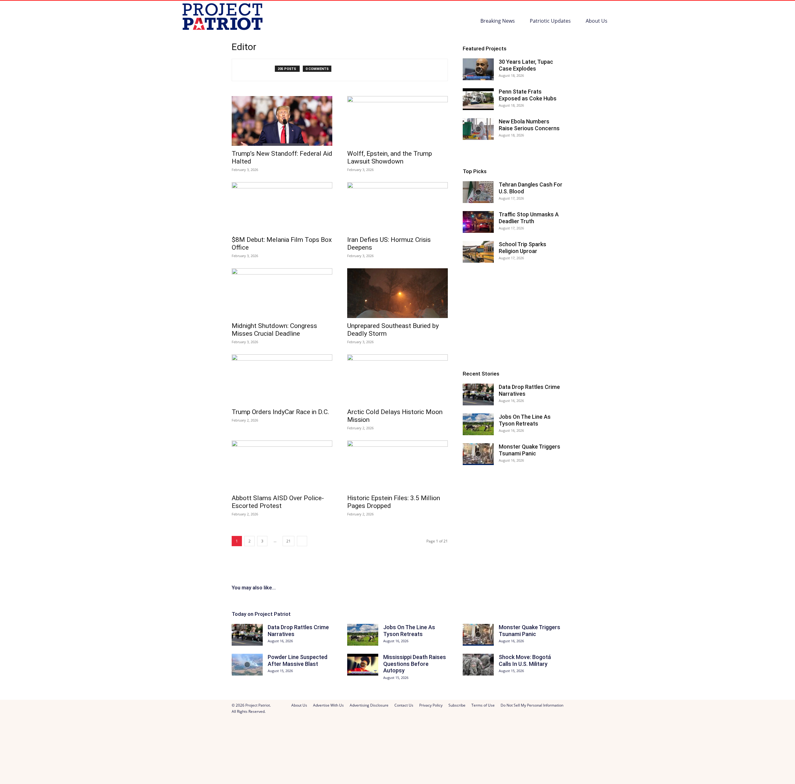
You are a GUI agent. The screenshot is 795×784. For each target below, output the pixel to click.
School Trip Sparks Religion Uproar (522, 247)
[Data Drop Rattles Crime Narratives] (478, 394)
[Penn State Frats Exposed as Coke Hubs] (478, 99)
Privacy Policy (431, 705)
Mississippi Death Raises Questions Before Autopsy (414, 664)
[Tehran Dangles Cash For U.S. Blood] (478, 192)
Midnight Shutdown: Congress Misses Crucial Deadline (274, 329)
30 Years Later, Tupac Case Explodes (526, 65)
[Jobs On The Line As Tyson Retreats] (478, 424)
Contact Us (403, 705)
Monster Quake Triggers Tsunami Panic (529, 450)
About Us (596, 20)
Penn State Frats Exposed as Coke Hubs (527, 95)
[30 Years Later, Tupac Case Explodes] (478, 69)
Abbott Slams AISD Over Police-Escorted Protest (278, 502)
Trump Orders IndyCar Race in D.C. (280, 412)
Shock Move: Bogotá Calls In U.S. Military (525, 660)
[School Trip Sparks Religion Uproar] (478, 252)
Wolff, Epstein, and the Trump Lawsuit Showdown (389, 157)
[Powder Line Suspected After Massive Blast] (247, 665)
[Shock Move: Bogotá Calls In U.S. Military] (478, 665)
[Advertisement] (513, 316)
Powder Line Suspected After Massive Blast (297, 660)
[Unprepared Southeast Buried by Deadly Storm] (397, 293)
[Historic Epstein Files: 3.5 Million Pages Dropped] (397, 465)
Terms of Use (483, 705)
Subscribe (457, 705)
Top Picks (475, 171)
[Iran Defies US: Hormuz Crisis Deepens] (397, 207)
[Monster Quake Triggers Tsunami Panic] (478, 454)
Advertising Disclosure (369, 705)
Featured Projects (485, 48)
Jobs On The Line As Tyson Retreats (525, 420)
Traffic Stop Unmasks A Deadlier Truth (529, 217)
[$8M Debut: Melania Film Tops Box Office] (282, 207)
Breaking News (497, 20)
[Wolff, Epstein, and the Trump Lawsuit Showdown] (397, 121)
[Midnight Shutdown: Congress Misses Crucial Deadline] (282, 293)
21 (288, 541)
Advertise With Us (328, 705)
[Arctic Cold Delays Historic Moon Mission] (397, 379)
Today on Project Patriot (261, 614)
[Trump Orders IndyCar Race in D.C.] (282, 379)
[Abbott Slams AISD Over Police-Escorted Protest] (282, 465)
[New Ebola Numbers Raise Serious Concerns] (478, 129)
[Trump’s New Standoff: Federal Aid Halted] (282, 121)
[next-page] (302, 541)
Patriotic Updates (550, 20)
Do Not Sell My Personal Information (532, 705)
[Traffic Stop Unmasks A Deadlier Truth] (478, 222)
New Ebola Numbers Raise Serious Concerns (529, 124)
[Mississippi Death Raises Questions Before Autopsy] (362, 665)
